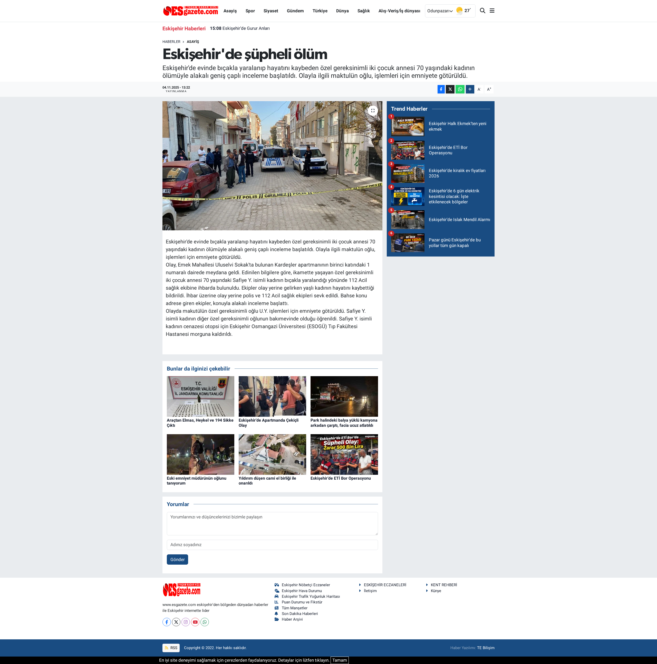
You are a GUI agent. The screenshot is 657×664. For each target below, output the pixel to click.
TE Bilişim (486, 648)
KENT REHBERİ (444, 585)
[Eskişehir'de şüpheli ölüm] (272, 165)
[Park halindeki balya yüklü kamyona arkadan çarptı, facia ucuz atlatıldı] (344, 396)
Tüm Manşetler (294, 608)
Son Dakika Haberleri (300, 613)
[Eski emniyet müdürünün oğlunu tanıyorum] (200, 454)
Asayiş (230, 10)
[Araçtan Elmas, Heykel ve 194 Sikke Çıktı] (200, 396)
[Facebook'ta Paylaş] (441, 89)
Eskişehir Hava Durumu (302, 591)
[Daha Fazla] (470, 89)
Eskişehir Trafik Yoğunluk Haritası (311, 596)
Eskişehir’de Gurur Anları (240, 28)
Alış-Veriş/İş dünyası (399, 10)
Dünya (342, 10)
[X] (176, 622)
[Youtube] (195, 622)
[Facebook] (166, 622)
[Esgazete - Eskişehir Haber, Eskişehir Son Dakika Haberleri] (190, 10)
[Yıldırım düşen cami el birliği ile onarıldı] (272, 454)
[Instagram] (185, 622)
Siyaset (271, 10)
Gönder (177, 559)
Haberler (171, 42)
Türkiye (320, 10)
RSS (173, 648)
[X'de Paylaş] (450, 89)
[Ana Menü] (490, 10)
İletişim (370, 591)
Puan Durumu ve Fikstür (302, 602)
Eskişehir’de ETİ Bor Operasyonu (341, 478)
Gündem (295, 10)
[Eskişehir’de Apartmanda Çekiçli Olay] (272, 396)
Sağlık (364, 10)
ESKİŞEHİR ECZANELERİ (385, 585)
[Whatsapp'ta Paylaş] (460, 89)
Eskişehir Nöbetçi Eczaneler (306, 585)
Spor (250, 10)
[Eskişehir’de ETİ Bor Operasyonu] (344, 454)
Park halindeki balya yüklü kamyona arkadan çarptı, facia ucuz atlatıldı (344, 423)
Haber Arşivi (292, 619)
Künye (436, 591)
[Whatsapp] (204, 622)
